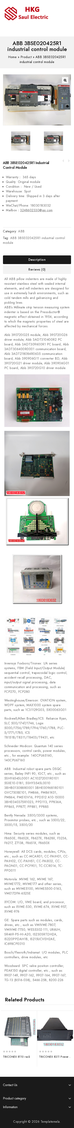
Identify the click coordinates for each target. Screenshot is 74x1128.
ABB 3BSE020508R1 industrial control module (68, 161)
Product (26, 57)
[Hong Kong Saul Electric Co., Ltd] (34, 12)
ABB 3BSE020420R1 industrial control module (63, 161)
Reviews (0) (37, 269)
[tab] (37, 260)
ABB (21, 231)
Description (37, 259)
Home (12, 57)
